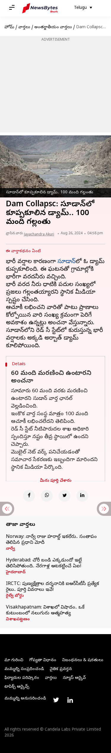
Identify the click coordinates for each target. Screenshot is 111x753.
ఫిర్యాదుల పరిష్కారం (21, 678)
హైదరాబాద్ (15, 572)
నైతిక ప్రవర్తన (61, 669)
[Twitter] (64, 496)
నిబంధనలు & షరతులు (82, 660)
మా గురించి (13, 660)
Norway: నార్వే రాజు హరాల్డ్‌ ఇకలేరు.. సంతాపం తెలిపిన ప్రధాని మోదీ (51, 540)
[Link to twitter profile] (56, 700)
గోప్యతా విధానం (42, 660)
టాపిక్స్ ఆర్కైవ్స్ (16, 687)
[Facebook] (29, 496)
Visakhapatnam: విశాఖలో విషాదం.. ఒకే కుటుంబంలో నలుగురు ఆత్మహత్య (45, 610)
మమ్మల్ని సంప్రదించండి (24, 669)
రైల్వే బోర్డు (15, 596)
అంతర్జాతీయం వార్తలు (53, 27)
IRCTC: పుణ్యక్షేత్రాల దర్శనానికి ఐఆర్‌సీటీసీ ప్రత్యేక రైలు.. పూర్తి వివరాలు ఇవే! (52, 587)
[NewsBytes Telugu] (40, 8)
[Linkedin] (82, 496)
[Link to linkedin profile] (70, 700)
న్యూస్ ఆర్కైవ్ (74, 678)
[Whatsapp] (47, 496)
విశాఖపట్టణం (18, 619)
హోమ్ (9, 27)
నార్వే (10, 549)
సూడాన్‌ (66, 262)
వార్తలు (24, 27)
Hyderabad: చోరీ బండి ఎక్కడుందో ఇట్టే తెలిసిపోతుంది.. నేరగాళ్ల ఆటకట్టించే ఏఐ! (44, 563)
